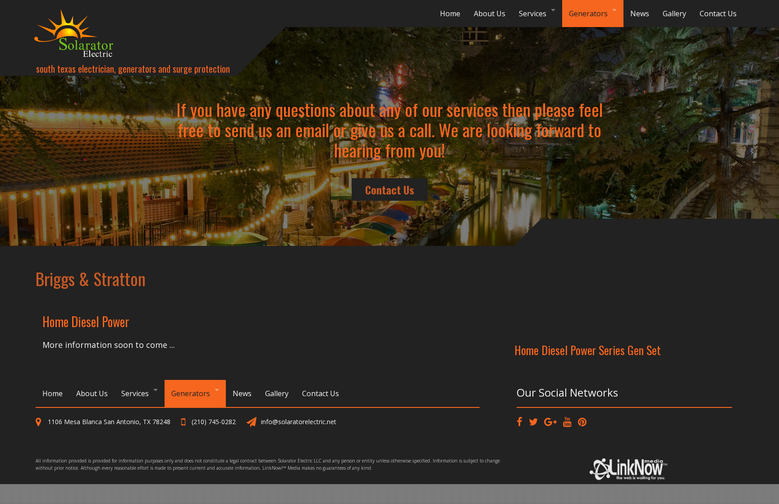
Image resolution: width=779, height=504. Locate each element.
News (639, 13)
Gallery (674, 13)
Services (532, 13)
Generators (588, 13)
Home (450, 13)
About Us (489, 13)
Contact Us (718, 13)
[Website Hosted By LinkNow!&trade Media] (630, 467)
